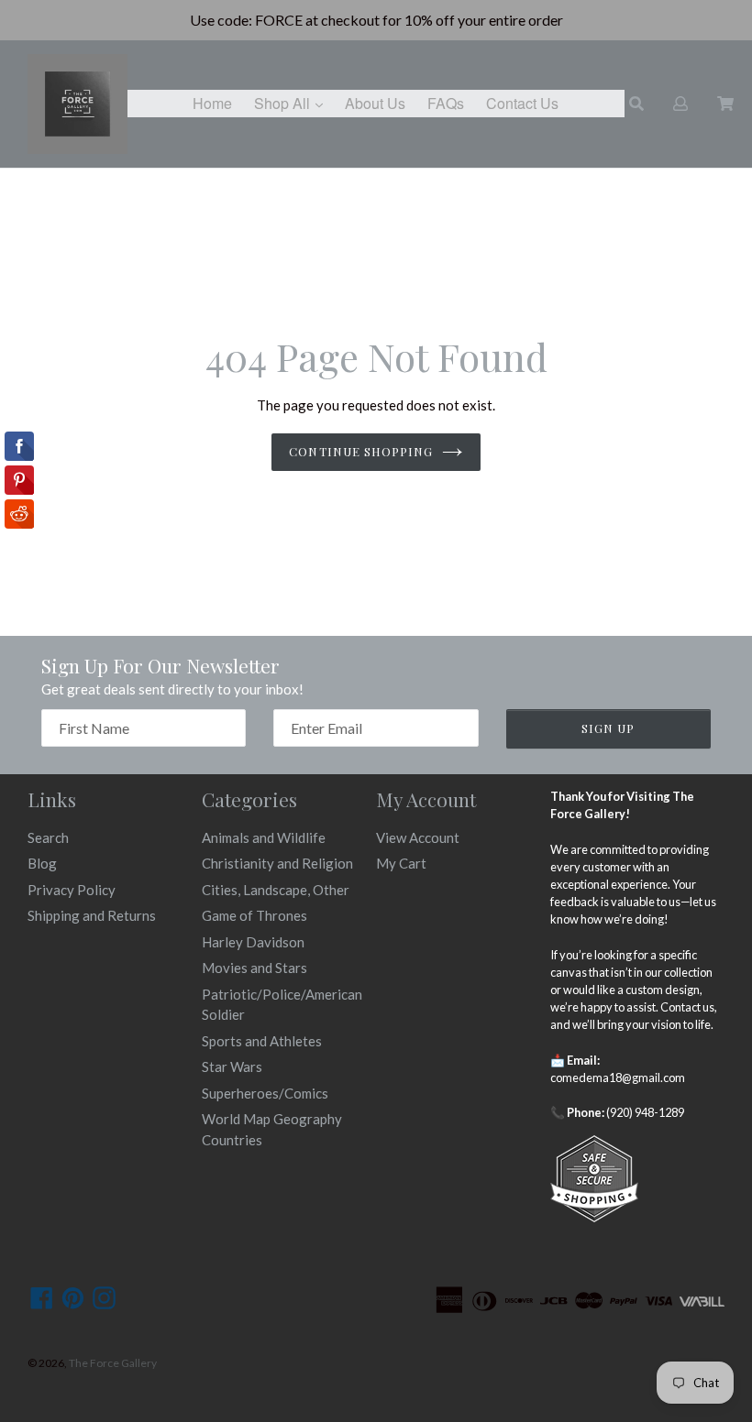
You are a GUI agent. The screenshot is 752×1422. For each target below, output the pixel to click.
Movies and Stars (254, 967)
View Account (417, 837)
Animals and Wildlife (264, 837)
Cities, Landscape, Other (275, 889)
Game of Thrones (254, 915)
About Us (375, 103)
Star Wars (232, 1066)
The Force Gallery (113, 1363)
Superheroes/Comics (265, 1093)
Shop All (293, 103)
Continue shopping (361, 451)
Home (212, 103)
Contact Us (522, 103)
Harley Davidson (253, 942)
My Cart (401, 863)
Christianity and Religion (277, 863)
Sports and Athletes (262, 1041)
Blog (42, 863)
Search (48, 837)
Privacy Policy (72, 889)
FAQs (445, 103)
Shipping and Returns (92, 915)
